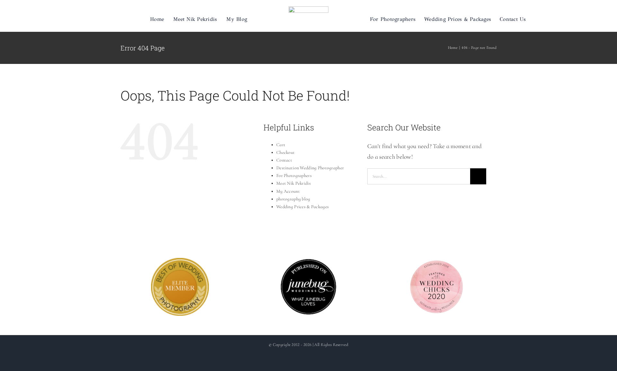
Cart (280, 144)
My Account (288, 191)
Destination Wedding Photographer (310, 168)
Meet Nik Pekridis (293, 183)
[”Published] (308, 263)
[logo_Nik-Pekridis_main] (308, 9)
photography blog (293, 199)
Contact (284, 160)
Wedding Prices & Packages (302, 206)
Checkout (285, 152)
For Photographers (294, 175)
